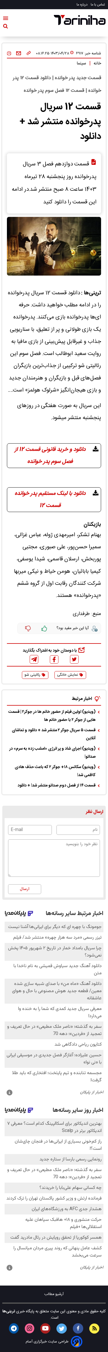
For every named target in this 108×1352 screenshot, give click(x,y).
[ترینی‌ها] (80, 20)
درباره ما (82, 4)
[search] (5, 27)
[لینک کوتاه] (28, 53)
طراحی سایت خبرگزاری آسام (47, 1342)
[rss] (94, 1329)
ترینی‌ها (8, 1311)
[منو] (5, 19)
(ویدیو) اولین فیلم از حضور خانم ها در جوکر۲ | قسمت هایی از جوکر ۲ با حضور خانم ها (52, 716)
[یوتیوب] (45, 1328)
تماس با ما (98, 4)
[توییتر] (74, 659)
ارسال (24, 889)
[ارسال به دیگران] (18, 53)
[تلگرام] (34, 659)
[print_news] (9, 53)
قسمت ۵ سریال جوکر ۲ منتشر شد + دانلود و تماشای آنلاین (54, 734)
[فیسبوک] (54, 659)
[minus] (27, 628)
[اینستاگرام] (29, 1328)
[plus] (44, 628)
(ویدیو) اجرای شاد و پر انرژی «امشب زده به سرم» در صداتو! (52, 752)
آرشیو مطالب (54, 1294)
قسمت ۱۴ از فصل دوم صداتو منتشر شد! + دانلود (57, 785)
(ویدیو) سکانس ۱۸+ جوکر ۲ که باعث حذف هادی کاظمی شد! (55, 771)
